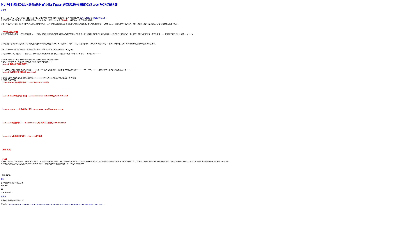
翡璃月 (3, 196)
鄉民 (2, 179)
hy (2, 189)
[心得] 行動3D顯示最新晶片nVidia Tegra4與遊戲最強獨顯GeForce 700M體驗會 (59, 4)
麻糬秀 (3, 10)
